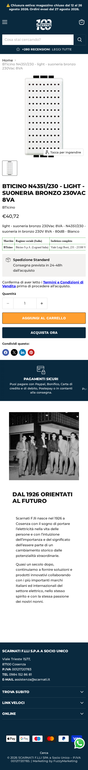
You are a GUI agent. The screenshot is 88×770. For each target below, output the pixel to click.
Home (7, 60)
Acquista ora (44, 332)
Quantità (9, 293)
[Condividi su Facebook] (5, 352)
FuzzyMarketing (65, 761)
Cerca (44, 753)
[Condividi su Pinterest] (31, 352)
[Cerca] (80, 39)
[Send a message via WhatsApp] (79, 743)
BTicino (8, 207)
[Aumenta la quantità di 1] (42, 303)
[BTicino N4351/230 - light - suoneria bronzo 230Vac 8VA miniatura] (9, 168)
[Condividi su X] (14, 352)
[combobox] (38, 39)
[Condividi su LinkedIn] (22, 352)
